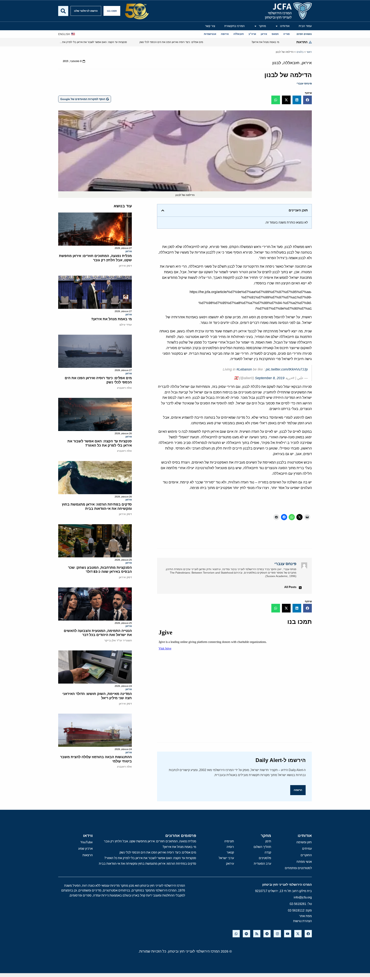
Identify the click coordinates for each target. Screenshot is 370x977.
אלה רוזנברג (124, 387)
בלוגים (300, 51)
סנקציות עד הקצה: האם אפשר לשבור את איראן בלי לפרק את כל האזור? (99, 443)
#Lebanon (244, 369)
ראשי (309, 51)
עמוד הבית (305, 26)
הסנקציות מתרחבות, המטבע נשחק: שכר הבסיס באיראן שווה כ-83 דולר (100, 570)
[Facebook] (308, 933)
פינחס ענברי (304, 83)
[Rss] (256, 933)
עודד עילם (125, 324)
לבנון (276, 63)
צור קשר (210, 26)
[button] (307, 100)
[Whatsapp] (236, 933)
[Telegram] (267, 933)
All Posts (290, 587)
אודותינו (284, 26)
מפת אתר (305, 916)
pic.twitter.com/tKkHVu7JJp (287, 369)
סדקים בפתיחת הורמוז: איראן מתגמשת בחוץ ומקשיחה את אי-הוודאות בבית (97, 506)
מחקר (262, 26)
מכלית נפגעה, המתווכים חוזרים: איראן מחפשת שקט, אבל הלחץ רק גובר (95, 258)
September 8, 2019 (269, 378)
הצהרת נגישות (302, 921)
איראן (307, 63)
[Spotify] (246, 933)
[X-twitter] (297, 933)
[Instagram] (277, 933)
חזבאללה (291, 63)
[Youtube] (287, 933)
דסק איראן (125, 265)
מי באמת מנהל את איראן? (111, 319)
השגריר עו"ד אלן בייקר (118, 640)
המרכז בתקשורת (234, 26)
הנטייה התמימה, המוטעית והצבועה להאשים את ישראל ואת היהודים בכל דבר (98, 633)
